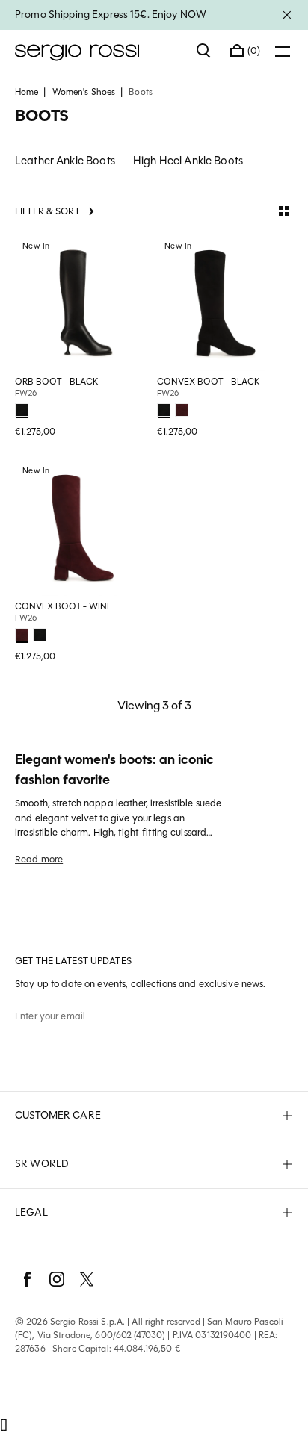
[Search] (204, 50)
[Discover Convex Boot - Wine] (83, 528)
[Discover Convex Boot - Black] (225, 303)
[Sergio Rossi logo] (98, 50)
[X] (87, 1279)
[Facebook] (27, 1279)
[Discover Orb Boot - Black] (83, 303)
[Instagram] (57, 1279)
